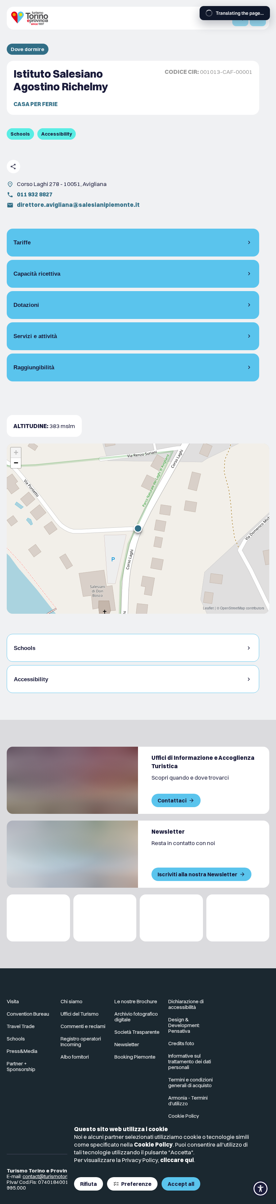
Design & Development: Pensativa (184, 1025)
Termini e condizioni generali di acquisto (190, 1082)
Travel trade (20, 1026)
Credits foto (181, 1043)
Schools (16, 1038)
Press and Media (25, 1051)
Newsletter (126, 1044)
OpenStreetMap (232, 608)
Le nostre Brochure (135, 1001)
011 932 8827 (35, 194)
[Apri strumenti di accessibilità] (260, 1188)
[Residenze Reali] (171, 918)
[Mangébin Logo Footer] (105, 918)
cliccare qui (177, 1159)
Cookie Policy (153, 1144)
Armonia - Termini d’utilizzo (188, 1101)
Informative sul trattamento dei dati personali (189, 1061)
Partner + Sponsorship (21, 1066)
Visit (11, 1001)
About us (70, 1001)
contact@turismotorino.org (52, 1176)
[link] (239, 1004)
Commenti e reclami (83, 1026)
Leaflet (208, 608)
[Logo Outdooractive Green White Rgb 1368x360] (238, 918)
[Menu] (258, 18)
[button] (138, 528)
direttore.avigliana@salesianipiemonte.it (78, 204)
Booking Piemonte (135, 1057)
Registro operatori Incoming (81, 1041)
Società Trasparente (137, 1032)
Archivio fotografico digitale (136, 1017)
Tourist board (21, 1014)
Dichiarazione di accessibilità (186, 1004)
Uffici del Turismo (80, 1014)
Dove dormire (27, 49)
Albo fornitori (75, 1057)
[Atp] (38, 918)
